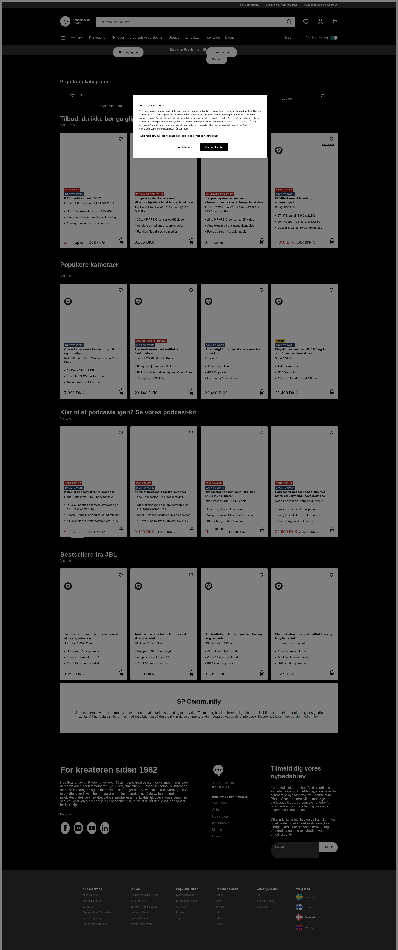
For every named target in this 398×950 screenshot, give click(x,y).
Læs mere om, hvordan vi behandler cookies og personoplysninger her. (179, 136)
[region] (200, 126)
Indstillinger (184, 147)
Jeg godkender (214, 147)
